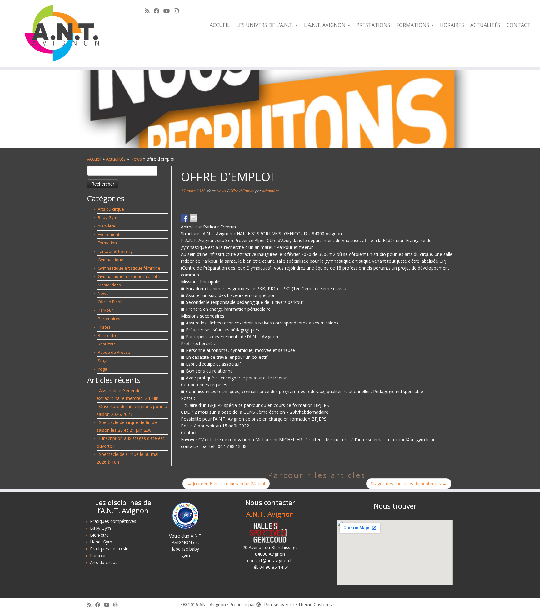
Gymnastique (110, 259)
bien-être (106, 226)
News (136, 159)
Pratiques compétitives (113, 521)
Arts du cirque (111, 209)
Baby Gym (107, 217)
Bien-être (99, 535)
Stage (103, 360)
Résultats (107, 344)
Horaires (452, 25)
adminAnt (270, 190)
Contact (519, 25)
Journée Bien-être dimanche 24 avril (226, 483)
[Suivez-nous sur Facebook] (158, 11)
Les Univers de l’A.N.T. (265, 25)
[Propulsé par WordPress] (258, 603)
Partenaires (109, 318)
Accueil (220, 25)
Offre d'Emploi (111, 302)
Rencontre (108, 335)
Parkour (105, 310)
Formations (414, 25)
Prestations (373, 25)
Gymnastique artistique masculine (130, 276)
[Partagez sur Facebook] (184, 218)
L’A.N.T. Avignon (325, 25)
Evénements (110, 234)
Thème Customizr (316, 604)
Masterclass (109, 285)
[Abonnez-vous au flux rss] (149, 11)
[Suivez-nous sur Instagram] (178, 11)
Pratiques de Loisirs (110, 549)
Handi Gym (101, 542)
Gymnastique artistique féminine (129, 268)
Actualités (485, 25)
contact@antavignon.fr (270, 560)
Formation (107, 243)
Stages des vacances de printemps (409, 483)
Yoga (102, 369)
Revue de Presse (114, 352)
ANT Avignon (212, 604)
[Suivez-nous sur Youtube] (168, 11)
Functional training (115, 251)
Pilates (104, 327)
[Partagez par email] (194, 218)
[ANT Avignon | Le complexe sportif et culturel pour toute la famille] (62, 33)
